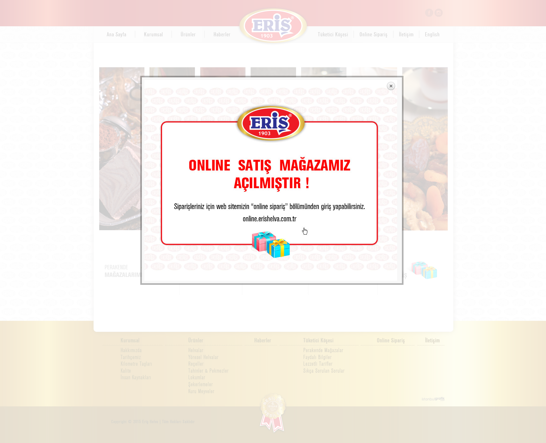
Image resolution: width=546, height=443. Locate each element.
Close (391, 86)
